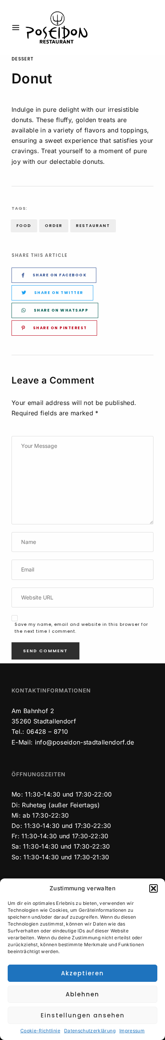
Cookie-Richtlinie (40, 1030)
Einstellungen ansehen (83, 1015)
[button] (153, 888)
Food (23, 226)
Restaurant (93, 226)
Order (54, 226)
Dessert (22, 59)
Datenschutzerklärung (90, 1030)
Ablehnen (82, 994)
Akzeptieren (82, 973)
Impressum (132, 1030)
